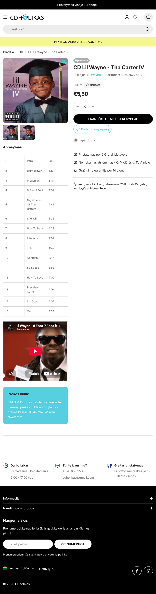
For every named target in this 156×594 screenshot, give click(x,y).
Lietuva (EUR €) (19, 568)
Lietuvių (44, 569)
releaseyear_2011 (116, 184)
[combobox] (78, 29)
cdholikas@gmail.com (78, 477)
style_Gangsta (137, 184)
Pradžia (8, 52)
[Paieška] (147, 29)
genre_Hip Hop (93, 184)
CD (21, 52)
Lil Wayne (94, 75)
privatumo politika (56, 554)
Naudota (95, 84)
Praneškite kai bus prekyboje (113, 119)
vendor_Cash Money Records (91, 188)
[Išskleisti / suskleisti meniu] (5, 17)
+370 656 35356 (74, 471)
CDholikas (22, 584)
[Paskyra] (132, 17)
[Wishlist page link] (135, 17)
